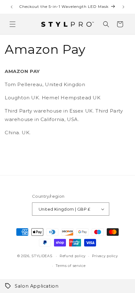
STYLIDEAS (41, 256)
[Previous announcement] (12, 7)
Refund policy (73, 256)
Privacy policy (105, 256)
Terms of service (70, 265)
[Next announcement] (123, 7)
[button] (12, 24)
